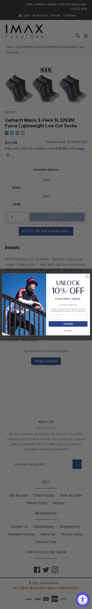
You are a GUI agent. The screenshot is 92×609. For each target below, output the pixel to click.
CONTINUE (68, 324)
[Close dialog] (87, 276)
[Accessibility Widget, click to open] (82, 599)
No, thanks (68, 330)
